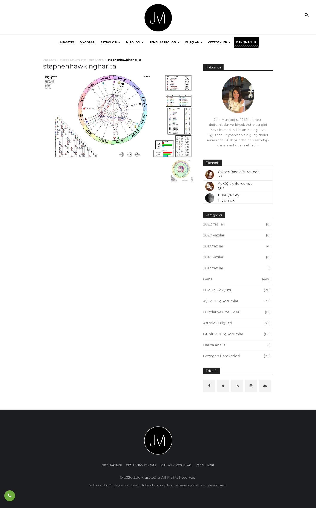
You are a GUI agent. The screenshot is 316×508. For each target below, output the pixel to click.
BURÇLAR (192, 42)
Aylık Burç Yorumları (236, 301)
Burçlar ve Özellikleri (236, 312)
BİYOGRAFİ (87, 42)
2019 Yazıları (236, 246)
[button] (306, 15)
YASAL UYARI (205, 465)
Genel (236, 279)
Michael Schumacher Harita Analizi (82, 59)
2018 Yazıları (236, 257)
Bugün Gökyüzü (236, 290)
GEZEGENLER (217, 42)
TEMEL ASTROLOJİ (162, 42)
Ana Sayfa (49, 59)
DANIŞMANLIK (246, 42)
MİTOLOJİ (133, 42)
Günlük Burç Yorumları (236, 334)
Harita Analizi (236, 345)
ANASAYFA (67, 42)
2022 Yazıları (236, 224)
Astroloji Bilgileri (236, 323)
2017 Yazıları (236, 268)
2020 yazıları (236, 235)
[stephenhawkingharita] (118, 116)
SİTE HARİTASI (112, 465)
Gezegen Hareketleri (236, 356)
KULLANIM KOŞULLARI (176, 465)
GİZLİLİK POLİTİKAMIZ (141, 465)
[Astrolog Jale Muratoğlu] (158, 17)
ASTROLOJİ (108, 42)
